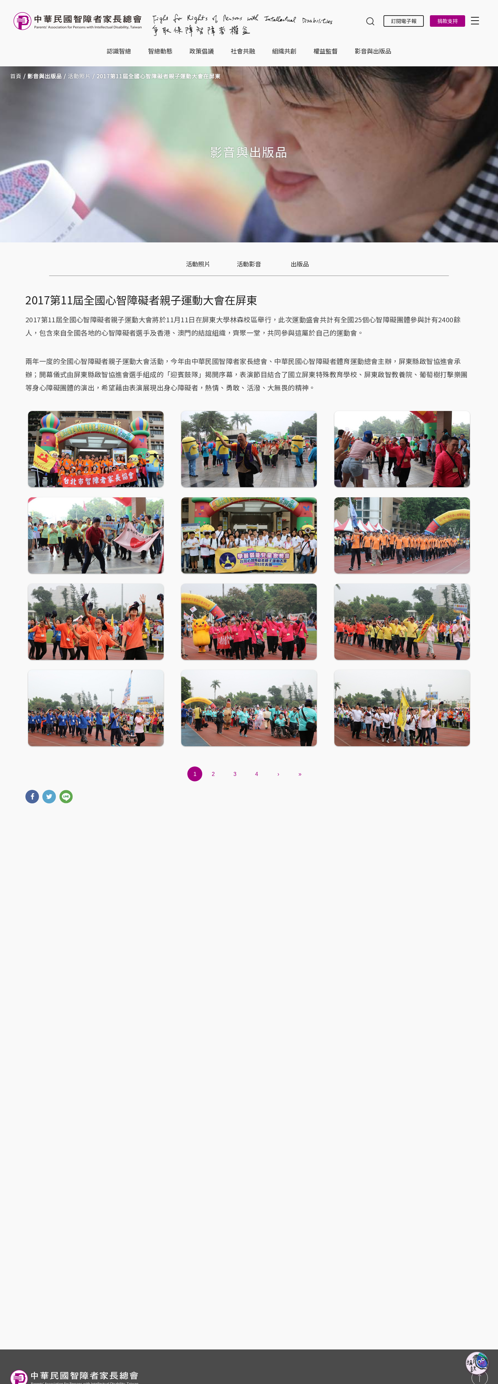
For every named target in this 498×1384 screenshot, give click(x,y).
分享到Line (66, 796)
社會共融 (243, 50)
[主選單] (476, 20)
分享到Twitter (49, 796)
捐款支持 (447, 20)
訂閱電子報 (403, 20)
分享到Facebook (32, 796)
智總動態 (160, 50)
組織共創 (284, 50)
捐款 (477, 1363)
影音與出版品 (373, 50)
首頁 (16, 76)
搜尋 (370, 22)
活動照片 (79, 76)
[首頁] (79, 24)
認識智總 (119, 50)
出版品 (300, 263)
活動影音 (249, 263)
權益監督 (325, 50)
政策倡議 (201, 50)
